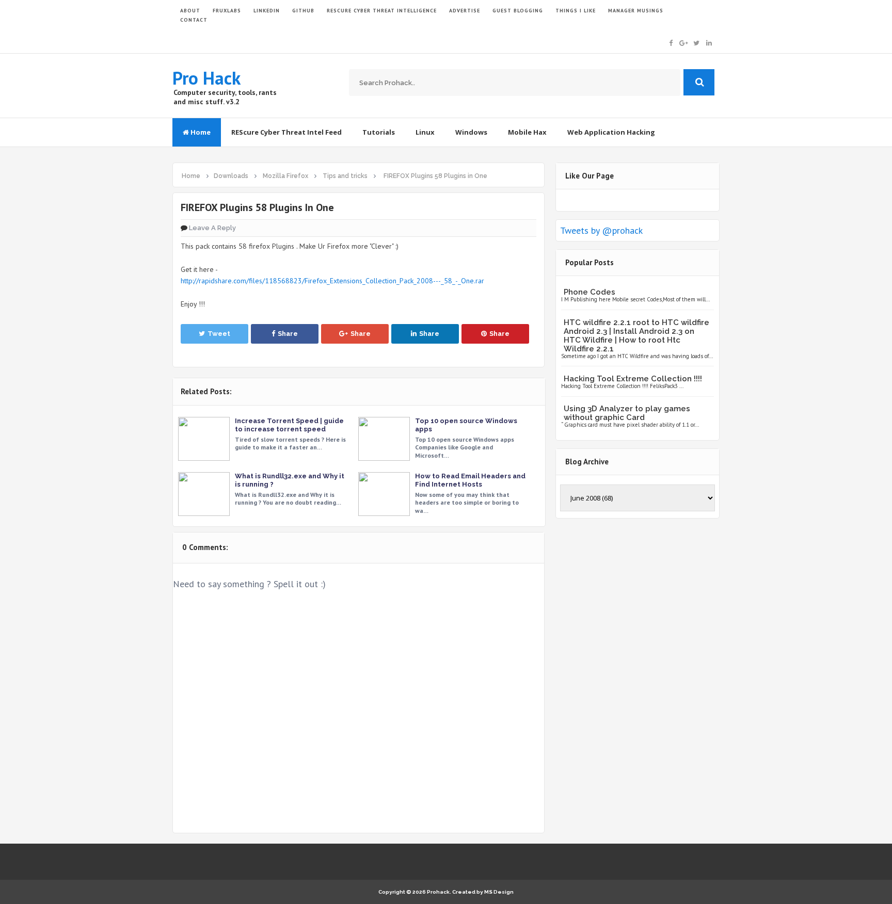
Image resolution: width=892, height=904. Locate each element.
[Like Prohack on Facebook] (671, 42)
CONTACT (194, 20)
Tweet (219, 333)
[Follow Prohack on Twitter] (696, 42)
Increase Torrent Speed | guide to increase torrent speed (289, 425)
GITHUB (303, 10)
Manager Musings (635, 10)
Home (200, 132)
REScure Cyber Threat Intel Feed (286, 132)
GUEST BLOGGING (517, 10)
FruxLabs (227, 10)
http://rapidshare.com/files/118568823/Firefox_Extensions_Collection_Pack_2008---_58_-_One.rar (332, 280)
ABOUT (190, 10)
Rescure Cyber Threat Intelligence (382, 10)
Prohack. (439, 892)
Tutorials (378, 132)
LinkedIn (266, 10)
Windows (471, 132)
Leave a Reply (212, 228)
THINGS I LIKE (575, 10)
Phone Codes (589, 292)
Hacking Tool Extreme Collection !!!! (633, 378)
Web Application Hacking (611, 132)
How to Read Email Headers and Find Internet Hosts (470, 480)
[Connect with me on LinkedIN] (709, 42)
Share (288, 333)
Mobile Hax (527, 132)
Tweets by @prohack (601, 230)
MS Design (499, 892)
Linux (425, 132)
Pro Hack (206, 78)
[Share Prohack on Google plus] (683, 42)
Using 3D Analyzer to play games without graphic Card (627, 413)
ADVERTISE (464, 10)
